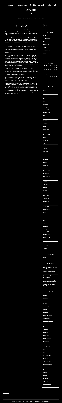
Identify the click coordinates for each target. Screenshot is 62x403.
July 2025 (45, 115)
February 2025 (46, 129)
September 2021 (46, 242)
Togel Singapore (46, 50)
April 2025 (45, 123)
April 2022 (45, 223)
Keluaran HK (45, 295)
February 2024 (46, 162)
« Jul (44, 80)
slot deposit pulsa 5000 (48, 321)
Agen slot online (46, 301)
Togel (35, 18)
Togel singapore (46, 35)
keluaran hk (5, 395)
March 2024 (45, 159)
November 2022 (46, 204)
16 (56, 72)
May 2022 (45, 220)
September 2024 (46, 143)
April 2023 (45, 190)
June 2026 (45, 95)
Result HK (41, 18)
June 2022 (45, 217)
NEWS (44, 257)
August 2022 (45, 212)
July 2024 (45, 148)
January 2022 (46, 231)
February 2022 (46, 229)
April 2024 (45, 156)
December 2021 (46, 234)
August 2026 (45, 90)
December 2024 (46, 134)
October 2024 (46, 140)
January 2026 (46, 109)
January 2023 (46, 198)
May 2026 (45, 98)
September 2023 (46, 176)
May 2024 (45, 154)
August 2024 (45, 145)
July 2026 (45, 93)
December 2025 (46, 112)
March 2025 (45, 126)
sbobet (44, 53)
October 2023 (46, 173)
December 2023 (46, 168)
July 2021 (45, 248)
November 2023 (46, 170)
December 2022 (46, 201)
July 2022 (45, 215)
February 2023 (46, 195)
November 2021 (46, 237)
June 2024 (45, 151)
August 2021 (45, 245)
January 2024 (46, 165)
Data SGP (45, 41)
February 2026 (46, 107)
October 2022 (46, 206)
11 (46, 72)
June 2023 (45, 184)
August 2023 (45, 179)
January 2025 (46, 131)
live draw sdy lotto (47, 384)
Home (19, 18)
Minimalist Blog (40, 401)
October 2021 (46, 240)
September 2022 (46, 209)
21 (52, 74)
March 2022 (45, 226)
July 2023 (45, 181)
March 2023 (45, 192)
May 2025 (45, 120)
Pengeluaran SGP (27, 18)
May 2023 (45, 187)
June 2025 (45, 118)
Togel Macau (45, 55)
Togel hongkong (46, 38)
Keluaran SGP (46, 298)
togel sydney (45, 381)
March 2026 (45, 104)
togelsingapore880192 (28, 29)
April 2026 (45, 101)
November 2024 (46, 137)
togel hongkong (6, 393)
